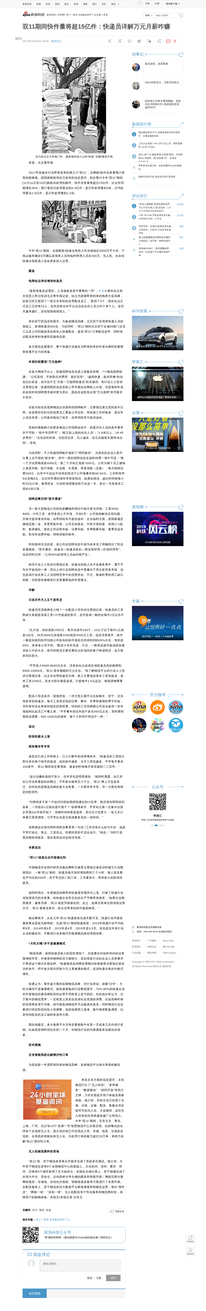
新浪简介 (136, 940)
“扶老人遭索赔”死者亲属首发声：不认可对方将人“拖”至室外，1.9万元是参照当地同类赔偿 (155, 207)
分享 (158, 41)
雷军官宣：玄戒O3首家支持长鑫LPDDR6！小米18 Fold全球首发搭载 (155, 230)
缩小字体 (109, 41)
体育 (48, 4)
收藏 (129, 41)
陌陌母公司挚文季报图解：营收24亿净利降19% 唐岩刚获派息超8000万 (163, 103)
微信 (148, 41)
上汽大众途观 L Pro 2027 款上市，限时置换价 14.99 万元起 (160, 145)
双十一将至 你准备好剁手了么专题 (83, 14)
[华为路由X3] (157, 434)
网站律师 (151, 952)
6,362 (180, 204)
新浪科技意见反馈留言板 (149, 927)
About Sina (168, 940)
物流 (41, 1210)
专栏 (104, 4)
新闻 (38, 4)
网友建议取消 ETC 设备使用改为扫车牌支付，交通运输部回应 (159, 134)
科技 (76, 4)
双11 (34, 1210)
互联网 (61, 14)
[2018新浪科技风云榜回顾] (157, 529)
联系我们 (136, 946)
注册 (157, 3)
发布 (113, 1278)
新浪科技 (51, 14)
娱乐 (66, 4)
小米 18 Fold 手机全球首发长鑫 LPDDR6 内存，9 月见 (154, 217)
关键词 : (27, 1210)
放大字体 (119, 41)
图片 (94, 4)
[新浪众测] (176, 725)
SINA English (169, 952)
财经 (57, 4)
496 (181, 226)
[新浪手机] (176, 707)
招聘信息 (151, 946)
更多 (113, 4)
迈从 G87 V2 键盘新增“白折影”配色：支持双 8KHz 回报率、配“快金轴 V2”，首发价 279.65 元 (160, 158)
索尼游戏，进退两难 (156, 63)
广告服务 (151, 940)
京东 (101, 290)
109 (181, 248)
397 (181, 237)
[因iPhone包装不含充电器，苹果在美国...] (157, 384)
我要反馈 (119, 1211)
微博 (138, 41)
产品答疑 (136, 952)
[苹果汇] (157, 725)
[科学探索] (139, 725)
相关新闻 (34, 1293)
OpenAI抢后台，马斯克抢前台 (162, 82)
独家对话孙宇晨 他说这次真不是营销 (156, 176)
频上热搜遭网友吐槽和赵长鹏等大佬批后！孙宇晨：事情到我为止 (154, 241)
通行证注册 (168, 946)
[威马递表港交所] (157, 333)
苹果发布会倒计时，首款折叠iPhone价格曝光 (160, 167)
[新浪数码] (157, 707)
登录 (89, 1278)
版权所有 (166, 966)
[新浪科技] (139, 707)
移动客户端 (171, 3)
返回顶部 (190, 1264)
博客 (85, 4)
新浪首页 (27, 4)
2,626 (180, 215)
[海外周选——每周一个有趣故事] (157, 623)
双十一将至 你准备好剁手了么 (53, 1219)
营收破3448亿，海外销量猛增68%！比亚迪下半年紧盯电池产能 (154, 252)
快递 (48, 1210)
